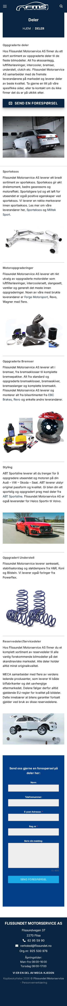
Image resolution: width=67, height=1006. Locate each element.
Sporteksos (34, 210)
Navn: (34, 782)
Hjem (27, 28)
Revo (17, 399)
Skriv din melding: (33, 841)
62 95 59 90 (36, 940)
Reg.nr (33, 826)
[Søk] (61, 6)
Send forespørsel (33, 879)
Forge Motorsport (36, 297)
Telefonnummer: (33, 797)
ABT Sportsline (12, 496)
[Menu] (5, 6)
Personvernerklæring (34, 982)
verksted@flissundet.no (36, 945)
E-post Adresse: (33, 811)
